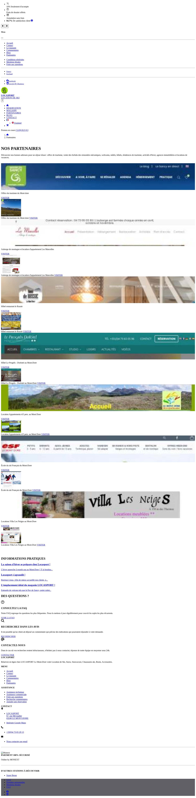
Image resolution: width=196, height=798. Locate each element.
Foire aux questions (14, 64)
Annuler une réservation (16, 702)
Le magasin (11, 48)
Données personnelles (15, 782)
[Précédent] (3, 26)
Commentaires (12, 50)
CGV (8, 780)
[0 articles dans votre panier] (7, 126)
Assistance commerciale (16, 694)
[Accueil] (7, 106)
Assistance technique (15, 692)
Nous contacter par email (16, 741)
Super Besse (11, 775)
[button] (7, 120)
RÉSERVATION (13, 108)
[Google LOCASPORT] (7, 794)
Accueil (9, 43)
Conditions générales (15, 59)
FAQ (8, 787)
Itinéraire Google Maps (16, 723)
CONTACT (11, 118)
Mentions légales (13, 62)
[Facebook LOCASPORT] (7, 792)
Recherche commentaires (16, 699)
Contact (9, 45)
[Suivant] (7, 26)
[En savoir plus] (32, 21)
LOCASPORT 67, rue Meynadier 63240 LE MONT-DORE (17, 715)
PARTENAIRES (13, 113)
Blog (8, 53)
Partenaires (11, 55)
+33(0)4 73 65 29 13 (15, 732)
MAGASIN (11, 110)
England (17, 123)
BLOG (9, 115)
